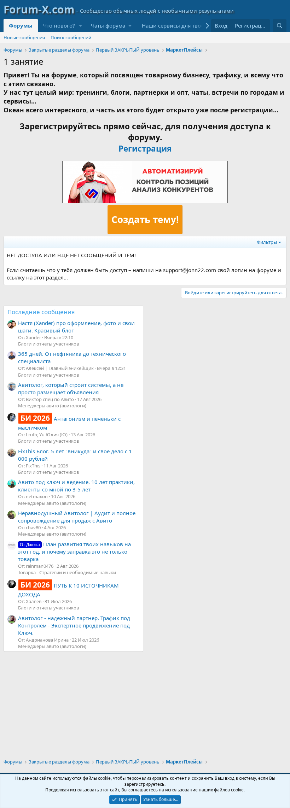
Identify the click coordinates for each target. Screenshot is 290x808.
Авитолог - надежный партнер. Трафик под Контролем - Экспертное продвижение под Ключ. (74, 625)
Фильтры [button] (267, 242)
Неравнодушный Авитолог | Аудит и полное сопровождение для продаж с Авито (76, 516)
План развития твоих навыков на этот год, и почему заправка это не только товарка (74, 551)
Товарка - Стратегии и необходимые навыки (67, 572)
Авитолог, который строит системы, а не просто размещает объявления (70, 388)
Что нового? (59, 25)
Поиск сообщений (71, 37)
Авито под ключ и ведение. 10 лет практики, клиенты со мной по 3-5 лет (76, 485)
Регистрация (145, 148)
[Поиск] (279, 25)
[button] (81, 25)
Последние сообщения (41, 312)
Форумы (21, 25)
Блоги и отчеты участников (48, 344)
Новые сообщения (24, 37)
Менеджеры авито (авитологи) (52, 405)
